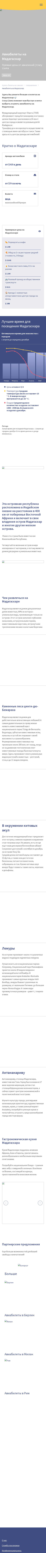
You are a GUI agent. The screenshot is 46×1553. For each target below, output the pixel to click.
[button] (6, 1203)
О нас (4, 1540)
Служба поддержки (10, 1545)
